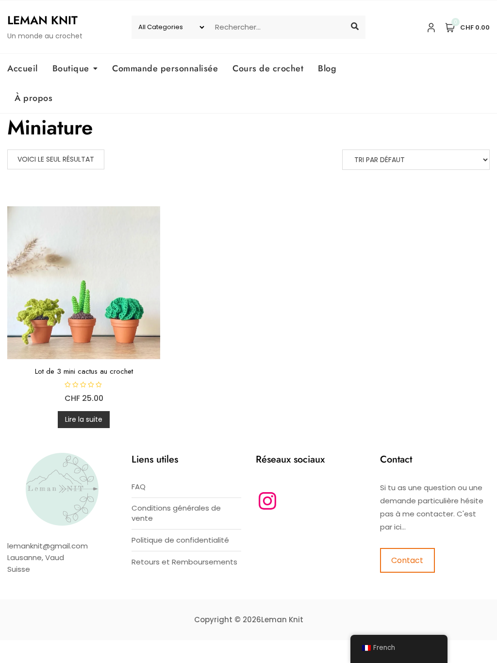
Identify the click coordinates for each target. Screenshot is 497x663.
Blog (327, 68)
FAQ (139, 486)
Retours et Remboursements (184, 562)
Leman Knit (42, 20)
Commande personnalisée (165, 68)
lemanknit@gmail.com (47, 546)
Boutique (70, 68)
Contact (407, 560)
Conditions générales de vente (176, 513)
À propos (33, 98)
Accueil (22, 68)
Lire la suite (83, 419)
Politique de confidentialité (180, 540)
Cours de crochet (267, 68)
